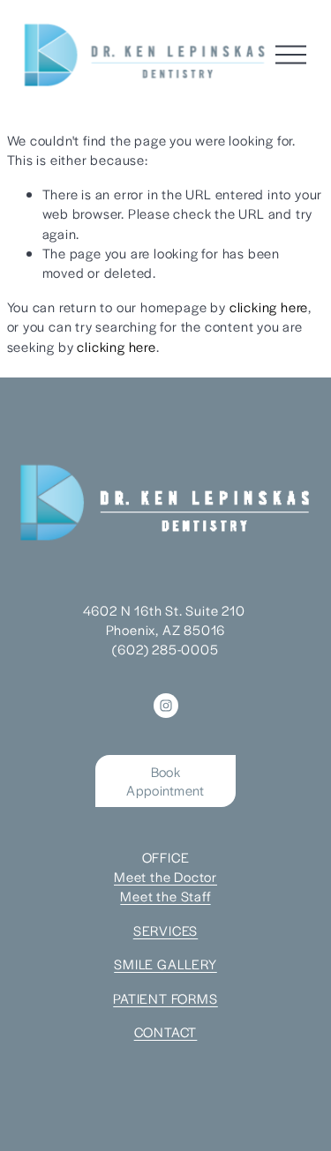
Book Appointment (165, 780)
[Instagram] (166, 705)
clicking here (268, 306)
